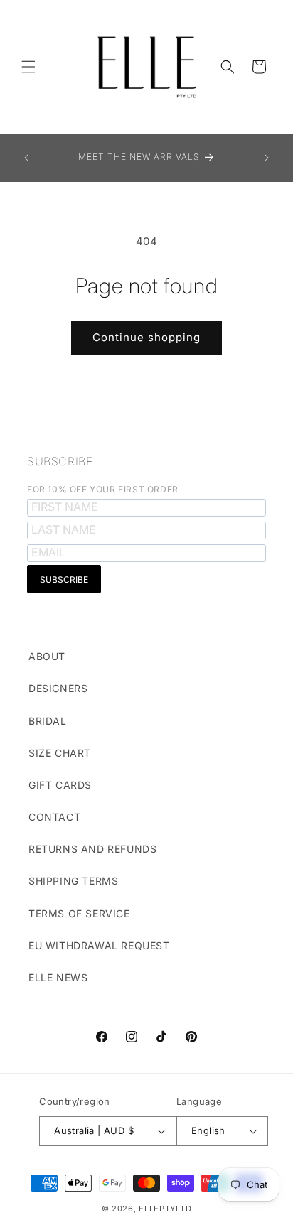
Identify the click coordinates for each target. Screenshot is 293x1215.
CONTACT (54, 817)
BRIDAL (47, 721)
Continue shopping (146, 337)
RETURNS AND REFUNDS (92, 849)
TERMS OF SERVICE (79, 913)
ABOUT (46, 656)
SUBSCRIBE (59, 461)
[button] (28, 66)
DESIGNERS (57, 688)
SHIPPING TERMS (73, 881)
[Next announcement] (266, 157)
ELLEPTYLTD (165, 1209)
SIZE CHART (59, 753)
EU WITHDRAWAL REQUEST (99, 945)
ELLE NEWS (57, 977)
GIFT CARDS (60, 785)
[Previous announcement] (26, 157)
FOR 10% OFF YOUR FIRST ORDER (103, 489)
